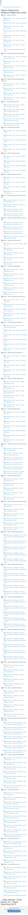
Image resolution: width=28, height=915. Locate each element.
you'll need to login (19, 909)
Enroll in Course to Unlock (14, 911)
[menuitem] (1, 3)
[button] (1, 1)
